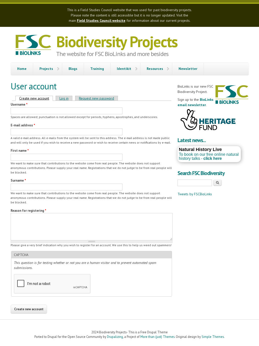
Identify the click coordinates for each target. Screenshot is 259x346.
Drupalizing (115, 337)
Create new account (36, 98)
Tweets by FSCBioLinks (195, 194)
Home (22, 68)
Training (97, 68)
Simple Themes (213, 337)
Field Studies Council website (101, 20)
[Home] (33, 45)
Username (19, 104)
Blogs (73, 68)
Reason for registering (28, 210)
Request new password (96, 98)
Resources (155, 68)
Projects (46, 68)
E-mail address (23, 125)
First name (20, 150)
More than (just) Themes (157, 337)
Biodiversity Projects (117, 41)
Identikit (124, 68)
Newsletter (188, 68)
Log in (64, 98)
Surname (18, 180)
